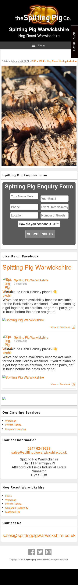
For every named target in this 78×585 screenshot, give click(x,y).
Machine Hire (12, 512)
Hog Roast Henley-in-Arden (61, 61)
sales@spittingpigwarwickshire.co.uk (39, 452)
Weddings (10, 421)
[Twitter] (40, 552)
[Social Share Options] (74, 327)
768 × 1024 (38, 61)
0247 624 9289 (39, 448)
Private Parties (13, 425)
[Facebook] (31, 552)
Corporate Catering (15, 429)
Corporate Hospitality (16, 508)
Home (8, 496)
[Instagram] (48, 552)
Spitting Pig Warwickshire (39, 29)
